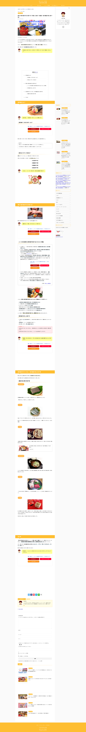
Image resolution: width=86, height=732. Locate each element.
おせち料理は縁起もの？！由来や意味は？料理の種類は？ (38, 713)
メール (19, 634)
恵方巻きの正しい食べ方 (31, 88)
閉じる (36, 72)
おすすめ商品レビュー (55, 5)
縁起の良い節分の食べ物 (31, 93)
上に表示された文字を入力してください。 (25, 646)
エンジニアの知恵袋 (47, 5)
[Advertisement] (35, 63)
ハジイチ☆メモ (43, 3)
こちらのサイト (29, 253)
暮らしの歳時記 (47, 283)
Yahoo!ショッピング (45, 128)
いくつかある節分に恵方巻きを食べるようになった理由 (36, 85)
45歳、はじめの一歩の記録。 (43, 729)
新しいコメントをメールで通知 (23, 653)
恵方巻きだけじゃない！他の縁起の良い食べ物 (33, 91)
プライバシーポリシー (42, 725)
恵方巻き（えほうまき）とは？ (32, 77)
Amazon (33, 131)
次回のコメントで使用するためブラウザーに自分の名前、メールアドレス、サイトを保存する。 (34, 643)
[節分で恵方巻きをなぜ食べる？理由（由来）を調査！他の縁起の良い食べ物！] (36, 595)
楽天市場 (32, 128)
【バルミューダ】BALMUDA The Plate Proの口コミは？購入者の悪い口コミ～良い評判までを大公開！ (66, 144)
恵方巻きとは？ (28, 75)
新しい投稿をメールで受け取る (23, 656)
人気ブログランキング (59, 236)
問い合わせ (63, 5)
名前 (19, 630)
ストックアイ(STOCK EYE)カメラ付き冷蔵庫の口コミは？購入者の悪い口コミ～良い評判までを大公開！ (66, 165)
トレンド (23, 5)
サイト (19, 638)
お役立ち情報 (21, 609)
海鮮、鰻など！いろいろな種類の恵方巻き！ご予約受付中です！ (39, 126)
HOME (37, 725)
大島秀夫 (66, 178)
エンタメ (31, 5)
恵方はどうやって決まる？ (31, 79)
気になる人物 (39, 5)
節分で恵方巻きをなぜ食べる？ (31, 83)
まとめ (26, 97)
